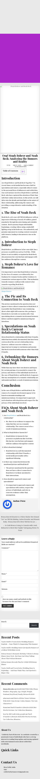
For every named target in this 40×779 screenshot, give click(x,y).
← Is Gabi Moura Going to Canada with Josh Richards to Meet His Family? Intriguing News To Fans (20, 528)
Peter (8, 165)
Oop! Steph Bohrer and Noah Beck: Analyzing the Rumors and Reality (20, 158)
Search (3, 621)
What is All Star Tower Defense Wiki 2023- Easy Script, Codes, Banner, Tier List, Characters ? (20, 700)
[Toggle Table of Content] (21, 171)
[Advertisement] (20, 60)
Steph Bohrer (12, 415)
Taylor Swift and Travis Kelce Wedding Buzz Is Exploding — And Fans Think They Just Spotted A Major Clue (18, 670)
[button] (20, 37)
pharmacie (7, 698)
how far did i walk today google (14, 714)
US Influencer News (21, 167)
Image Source (6, 291)
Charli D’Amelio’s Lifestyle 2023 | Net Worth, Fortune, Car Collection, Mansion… (20, 716)
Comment (6, 548)
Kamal (5, 707)
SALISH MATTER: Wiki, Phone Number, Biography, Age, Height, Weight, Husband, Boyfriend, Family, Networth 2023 (20, 691)
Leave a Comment (29, 165)
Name (4, 574)
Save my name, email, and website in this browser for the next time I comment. (17, 600)
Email (4, 581)
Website (4, 589)
